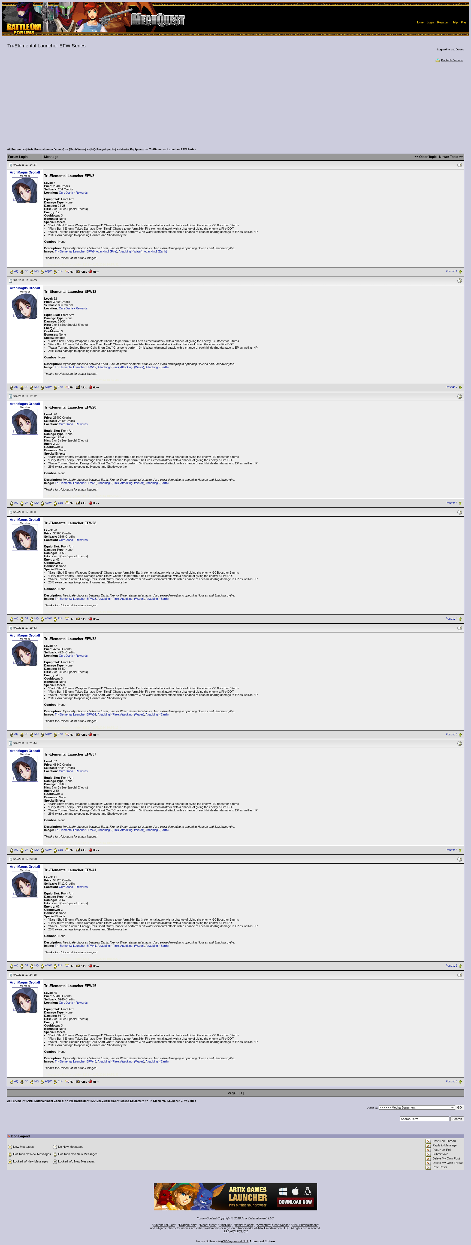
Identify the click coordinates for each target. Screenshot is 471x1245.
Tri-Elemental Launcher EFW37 (75, 830)
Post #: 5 (451, 734)
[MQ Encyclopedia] (103, 149)
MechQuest (208, 1224)
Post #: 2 (451, 387)
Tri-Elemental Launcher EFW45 (75, 1061)
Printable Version (452, 60)
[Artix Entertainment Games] (45, 149)
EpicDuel (225, 1224)
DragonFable (187, 1224)
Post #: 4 (451, 618)
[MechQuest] (77, 149)
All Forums (14, 149)
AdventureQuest (164, 1224)
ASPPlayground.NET (235, 1241)
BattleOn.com (244, 1224)
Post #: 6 (451, 850)
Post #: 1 (451, 271)
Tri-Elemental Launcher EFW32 (75, 714)
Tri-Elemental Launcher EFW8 (75, 251)
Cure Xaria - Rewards (73, 192)
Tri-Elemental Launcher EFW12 (75, 367)
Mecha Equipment (132, 149)
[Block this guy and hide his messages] (93, 271)
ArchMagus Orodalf (25, 172)
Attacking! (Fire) (106, 251)
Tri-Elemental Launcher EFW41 (75, 945)
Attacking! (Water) (131, 251)
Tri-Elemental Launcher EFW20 (75, 483)
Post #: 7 (451, 965)
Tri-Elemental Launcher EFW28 (75, 598)
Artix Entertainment (305, 1224)
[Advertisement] (235, 103)
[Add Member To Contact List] (81, 271)
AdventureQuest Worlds (273, 1224)
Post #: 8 (451, 1081)
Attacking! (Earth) (155, 251)
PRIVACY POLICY (236, 1231)
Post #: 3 (451, 502)
